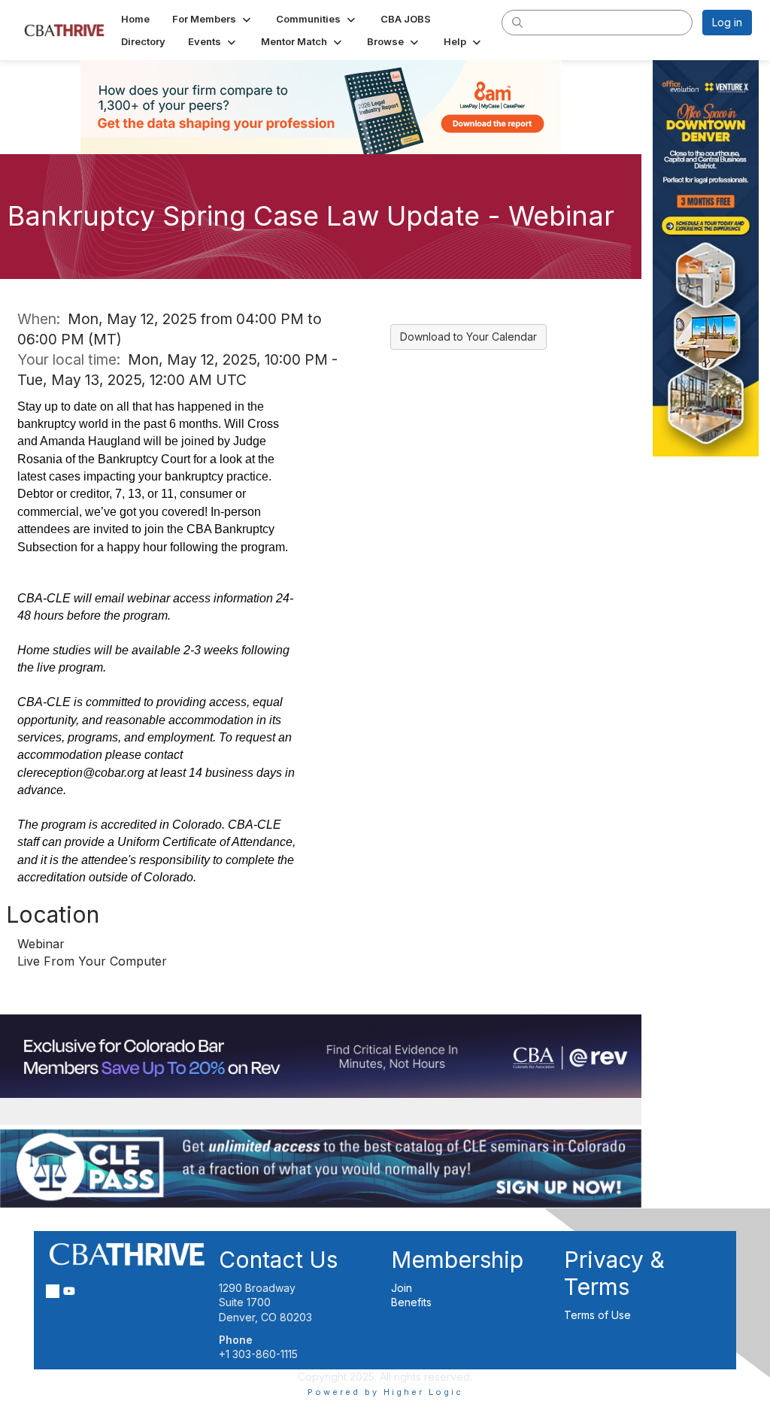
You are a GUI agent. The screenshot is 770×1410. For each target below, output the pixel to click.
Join (401, 1287)
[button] (213, 19)
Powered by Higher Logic (385, 1392)
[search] (517, 22)
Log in (727, 22)
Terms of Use (597, 1314)
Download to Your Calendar (468, 336)
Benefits (411, 1302)
